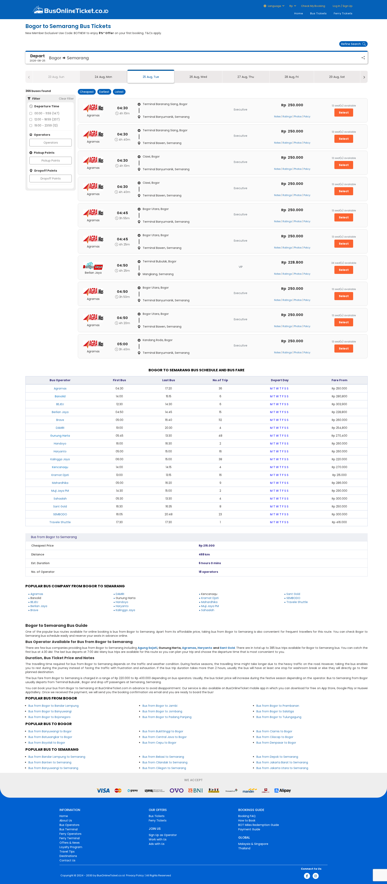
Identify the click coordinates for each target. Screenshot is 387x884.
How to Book (246, 820)
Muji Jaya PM (60, 491)
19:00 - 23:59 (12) (46, 125)
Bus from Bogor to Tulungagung (278, 717)
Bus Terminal (68, 829)
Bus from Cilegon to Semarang (164, 768)
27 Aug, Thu (245, 77)
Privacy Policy (134, 875)
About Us (65, 820)
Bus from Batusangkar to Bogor (50, 737)
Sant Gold (60, 506)
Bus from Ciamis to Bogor (274, 731)
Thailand (244, 848)
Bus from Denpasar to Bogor (276, 743)
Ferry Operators (70, 834)
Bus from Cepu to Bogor (159, 743)
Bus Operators (69, 825)
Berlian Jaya (60, 412)
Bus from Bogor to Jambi (160, 706)
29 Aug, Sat (337, 77)
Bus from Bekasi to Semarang (163, 757)
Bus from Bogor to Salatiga (275, 711)
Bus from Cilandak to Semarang (165, 762)
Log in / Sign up (342, 6)
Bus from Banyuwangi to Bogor (50, 731)
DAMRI (60, 428)
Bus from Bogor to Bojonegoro (49, 717)
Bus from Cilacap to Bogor (274, 737)
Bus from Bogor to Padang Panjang (167, 717)
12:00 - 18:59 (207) (47, 119)
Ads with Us (156, 844)
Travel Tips (67, 852)
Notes (277, 116)
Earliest (104, 92)
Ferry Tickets (343, 13)
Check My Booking (313, 6)
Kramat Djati (60, 475)
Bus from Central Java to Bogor (165, 737)
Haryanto (60, 451)
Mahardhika (60, 483)
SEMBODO (60, 514)
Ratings (287, 116)
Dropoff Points (51, 178)
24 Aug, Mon (103, 77)
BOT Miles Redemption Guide (258, 825)
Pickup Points (51, 161)
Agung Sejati (147, 648)
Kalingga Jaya (60, 459)
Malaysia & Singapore (253, 844)
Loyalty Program (70, 847)
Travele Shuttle (60, 522)
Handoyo (60, 443)
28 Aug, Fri (292, 77)
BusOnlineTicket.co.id (110, 875)
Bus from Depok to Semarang (277, 757)
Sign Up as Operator (163, 835)
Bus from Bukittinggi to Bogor (163, 731)
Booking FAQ (247, 816)
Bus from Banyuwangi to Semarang (53, 768)
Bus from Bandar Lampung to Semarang (56, 757)
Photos (298, 116)
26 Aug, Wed (198, 77)
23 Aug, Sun (56, 77)
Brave (60, 420)
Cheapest (87, 92)
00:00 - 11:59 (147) (46, 113)
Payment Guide (249, 829)
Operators (51, 143)
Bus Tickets (318, 13)
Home (298, 13)
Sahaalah (60, 499)
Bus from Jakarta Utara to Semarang (282, 768)
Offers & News (69, 843)
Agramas (60, 388)
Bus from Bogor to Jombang (162, 711)
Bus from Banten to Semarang (49, 762)
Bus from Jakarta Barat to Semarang (282, 762)
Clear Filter (66, 99)
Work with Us (157, 839)
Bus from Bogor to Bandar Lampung (53, 706)
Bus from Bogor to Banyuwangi (50, 711)
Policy (307, 116)
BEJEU (60, 404)
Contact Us (67, 860)
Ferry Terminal (69, 838)
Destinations (68, 856)
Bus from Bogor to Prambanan (277, 706)
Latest (119, 92)
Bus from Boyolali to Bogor (46, 743)
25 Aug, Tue (151, 77)
